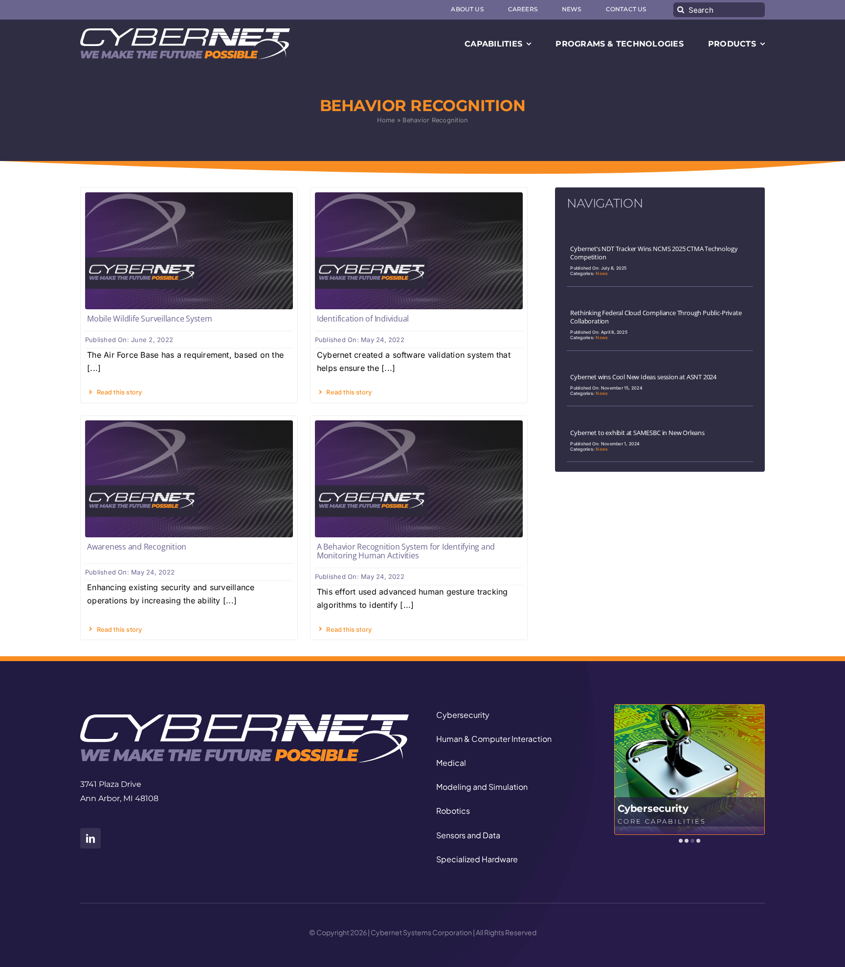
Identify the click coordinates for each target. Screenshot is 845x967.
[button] (681, 841)
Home (386, 120)
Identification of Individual (363, 318)
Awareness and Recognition (136, 546)
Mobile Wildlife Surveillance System (149, 318)
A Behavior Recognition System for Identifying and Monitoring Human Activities (406, 551)
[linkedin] (90, 838)
